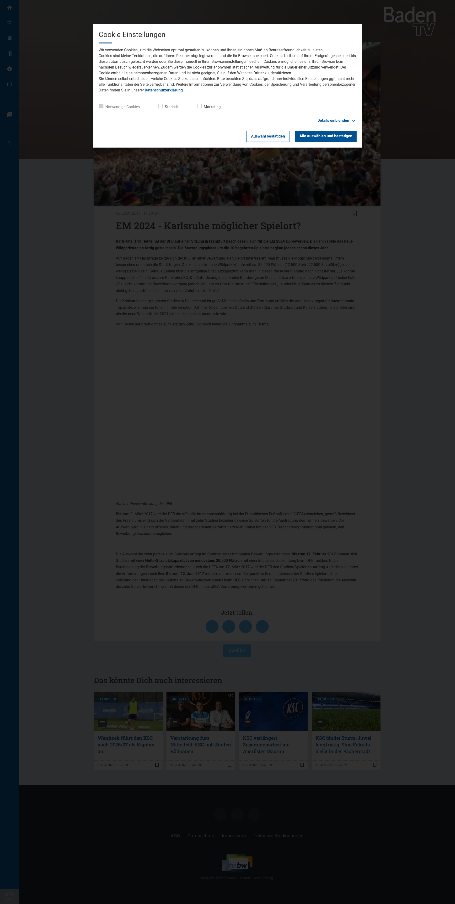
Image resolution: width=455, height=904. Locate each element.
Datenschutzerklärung (164, 90)
